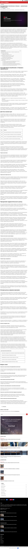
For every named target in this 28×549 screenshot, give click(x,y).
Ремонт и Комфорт (4, 2)
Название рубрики (3, 436)
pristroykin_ (4, 8)
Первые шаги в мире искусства (7, 54)
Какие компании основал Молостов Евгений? (9, 62)
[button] (20, 50)
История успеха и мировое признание (7, 58)
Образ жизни (2, 538)
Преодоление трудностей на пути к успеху (7, 55)
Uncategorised (2, 4)
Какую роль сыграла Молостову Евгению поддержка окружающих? (12, 64)
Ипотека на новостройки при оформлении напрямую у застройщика (9, 468)
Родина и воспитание (5, 53)
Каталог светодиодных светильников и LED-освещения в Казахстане (10, 456)
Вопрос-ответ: (3, 60)
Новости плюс (3, 492)
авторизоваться (16, 411)
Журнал (1, 539)
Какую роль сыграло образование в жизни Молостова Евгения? (12, 63)
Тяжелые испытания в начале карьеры (8, 56)
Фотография (1, 540)
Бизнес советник (2, 438)
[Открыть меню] (0, 0)
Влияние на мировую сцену (6, 59)
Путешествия (2, 541)
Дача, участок (3, 489)
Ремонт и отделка (3, 493)
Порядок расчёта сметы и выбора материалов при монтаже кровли (10, 439)
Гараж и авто (2, 487)
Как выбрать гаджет (3, 490)
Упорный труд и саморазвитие (7, 57)
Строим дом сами (3, 495)
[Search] (27, 414)
